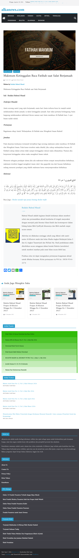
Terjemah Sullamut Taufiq (11, 529)
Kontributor (5, 482)
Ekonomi (41, 20)
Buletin (22, 20)
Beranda (11, 16)
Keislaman (21, 16)
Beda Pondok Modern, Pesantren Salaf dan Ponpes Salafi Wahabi (23, 499)
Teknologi (56, 16)
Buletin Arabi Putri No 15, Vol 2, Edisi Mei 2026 (18, 391)
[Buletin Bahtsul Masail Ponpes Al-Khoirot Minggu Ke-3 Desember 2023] (13, 289)
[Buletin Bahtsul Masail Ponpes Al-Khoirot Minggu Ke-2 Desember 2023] (39, 289)
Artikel (47, 16)
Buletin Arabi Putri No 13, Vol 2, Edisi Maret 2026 (44, 2)
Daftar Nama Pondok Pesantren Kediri (15, 503)
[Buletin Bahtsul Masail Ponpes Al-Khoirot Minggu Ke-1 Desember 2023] (65, 289)
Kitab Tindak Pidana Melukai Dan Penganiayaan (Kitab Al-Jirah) (23, 533)
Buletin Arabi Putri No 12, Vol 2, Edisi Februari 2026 (20, 383)
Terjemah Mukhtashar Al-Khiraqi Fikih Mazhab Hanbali (20, 525)
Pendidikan (12, 20)
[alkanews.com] (4, 18)
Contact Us (5, 469)
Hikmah (30, 16)
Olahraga (31, 20)
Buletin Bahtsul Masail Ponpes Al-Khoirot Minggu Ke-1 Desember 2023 (65, 307)
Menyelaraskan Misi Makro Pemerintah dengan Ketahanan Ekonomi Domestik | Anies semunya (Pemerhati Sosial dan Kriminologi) (39, 415)
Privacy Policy (6, 473)
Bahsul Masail (7, 71)
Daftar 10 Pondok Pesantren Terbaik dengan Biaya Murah (21, 495)
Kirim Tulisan (6, 478)
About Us (4, 465)
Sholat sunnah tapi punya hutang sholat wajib (29, 199)
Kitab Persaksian (8, 542)
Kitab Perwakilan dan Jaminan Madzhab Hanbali (18, 538)
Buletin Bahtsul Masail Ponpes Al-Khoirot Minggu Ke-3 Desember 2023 (12, 307)
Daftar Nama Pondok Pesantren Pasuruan (16, 508)
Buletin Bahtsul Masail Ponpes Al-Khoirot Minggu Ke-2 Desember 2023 (39, 307)
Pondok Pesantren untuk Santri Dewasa (15, 512)
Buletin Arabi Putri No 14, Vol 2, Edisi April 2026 (19, 399)
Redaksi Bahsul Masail (18, 80)
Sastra (38, 16)
